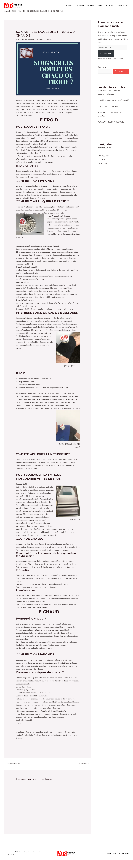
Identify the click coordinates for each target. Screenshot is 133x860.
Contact (122, 5)
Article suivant (84, 763)
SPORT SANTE (104, 164)
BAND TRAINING (105, 148)
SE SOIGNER (21, 40)
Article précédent (12, 763)
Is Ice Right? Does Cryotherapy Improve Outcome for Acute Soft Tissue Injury (46, 732)
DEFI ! (100, 152)
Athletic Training (85, 5)
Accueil (69, 5)
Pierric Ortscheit (106, 5)
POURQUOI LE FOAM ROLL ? (109, 106)
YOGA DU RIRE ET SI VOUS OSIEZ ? (111, 122)
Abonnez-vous (105, 53)
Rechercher (102, 67)
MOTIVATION (103, 156)
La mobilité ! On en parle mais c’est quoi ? (113, 100)
